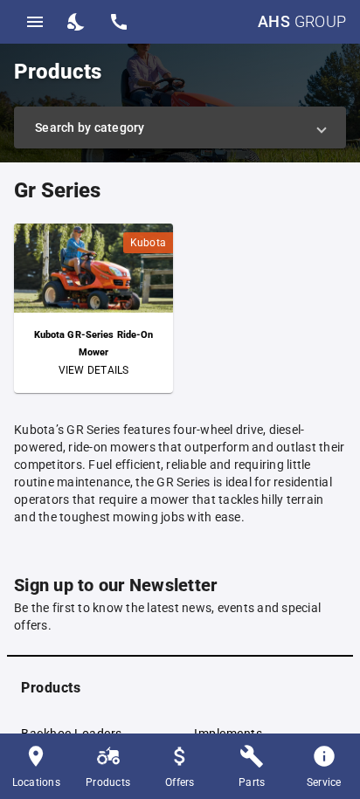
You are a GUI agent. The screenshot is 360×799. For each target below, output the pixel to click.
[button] (180, 127)
